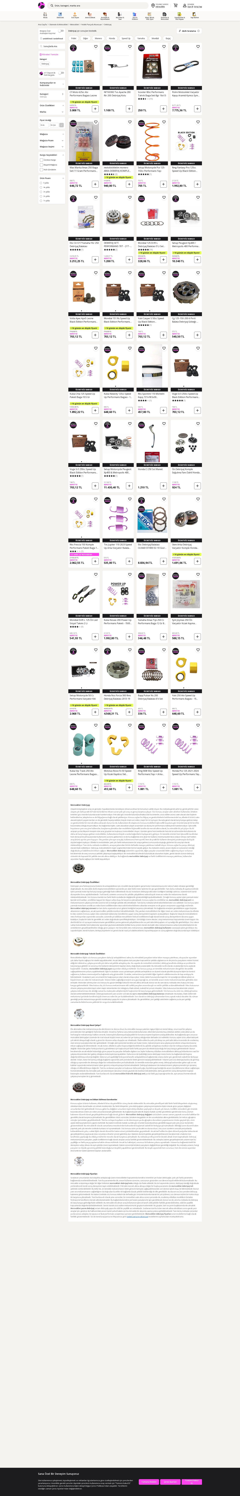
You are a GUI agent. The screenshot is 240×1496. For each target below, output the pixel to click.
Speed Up (126, 38)
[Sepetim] (175, 5)
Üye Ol (190, 6)
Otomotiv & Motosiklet (58, 24)
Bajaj (168, 38)
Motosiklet (74, 24)
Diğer (85, 38)
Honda (112, 38)
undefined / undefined (53, 38)
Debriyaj (107, 24)
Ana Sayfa (42, 24)
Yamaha (141, 38)
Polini (73, 38)
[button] (117, 160)
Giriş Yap (198, 6)
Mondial (155, 38)
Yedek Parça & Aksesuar (91, 24)
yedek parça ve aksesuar (137, 1216)
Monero (98, 38)
